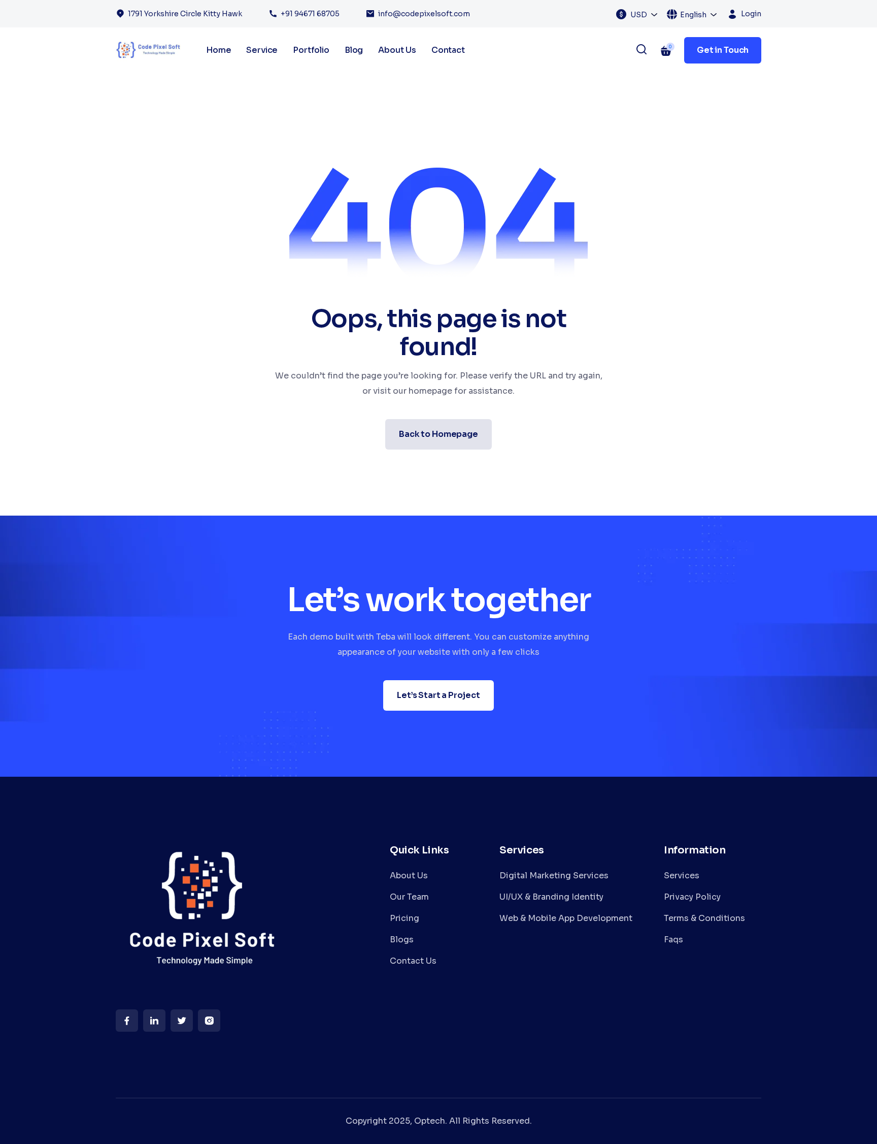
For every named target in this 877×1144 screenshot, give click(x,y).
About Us (397, 50)
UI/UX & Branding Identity (551, 897)
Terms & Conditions (704, 918)
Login (751, 13)
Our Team (409, 897)
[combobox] (644, 14)
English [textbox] (693, 14)
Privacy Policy (692, 897)
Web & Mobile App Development (565, 918)
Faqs (673, 939)
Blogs (402, 939)
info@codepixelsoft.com (424, 13)
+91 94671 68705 (310, 13)
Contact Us (413, 961)
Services (681, 875)
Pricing (404, 918)
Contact (448, 50)
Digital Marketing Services (554, 875)
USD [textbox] (638, 14)
